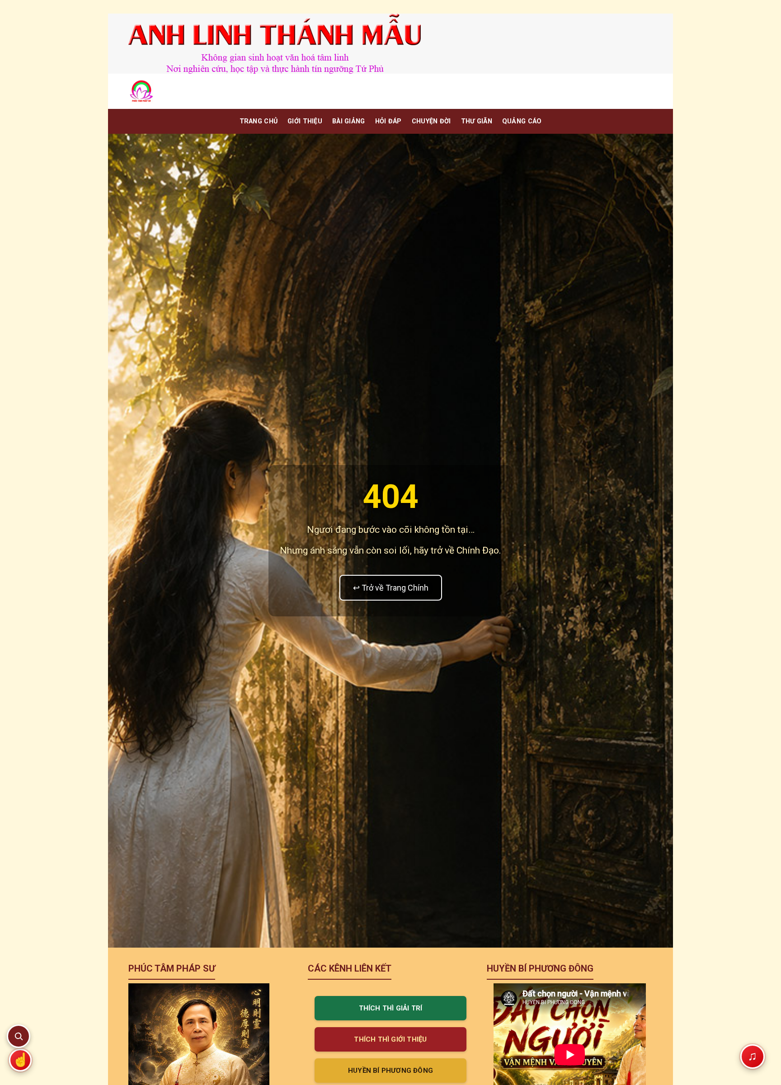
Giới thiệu (304, 121)
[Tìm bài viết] (18, 1036)
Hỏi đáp (388, 121)
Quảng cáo (522, 121)
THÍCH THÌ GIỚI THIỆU (390, 1039)
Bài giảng (348, 121)
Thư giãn (476, 121)
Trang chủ (259, 121)
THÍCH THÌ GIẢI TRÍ (391, 1008)
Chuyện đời (431, 121)
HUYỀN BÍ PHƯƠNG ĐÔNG (390, 1070)
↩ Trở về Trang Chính (390, 587)
